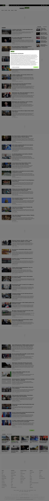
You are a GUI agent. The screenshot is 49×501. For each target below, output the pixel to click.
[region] (24, 59)
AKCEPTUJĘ (35, 67)
